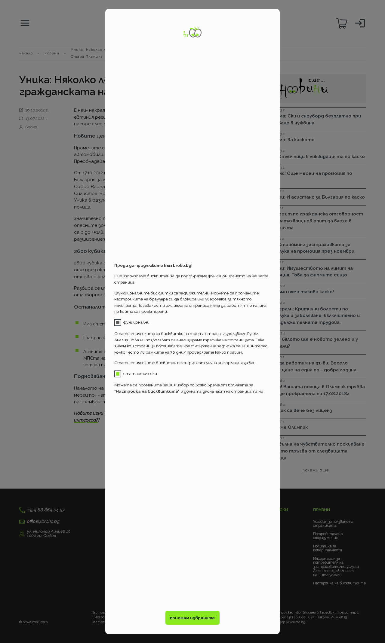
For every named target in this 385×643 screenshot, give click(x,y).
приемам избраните (192, 617)
